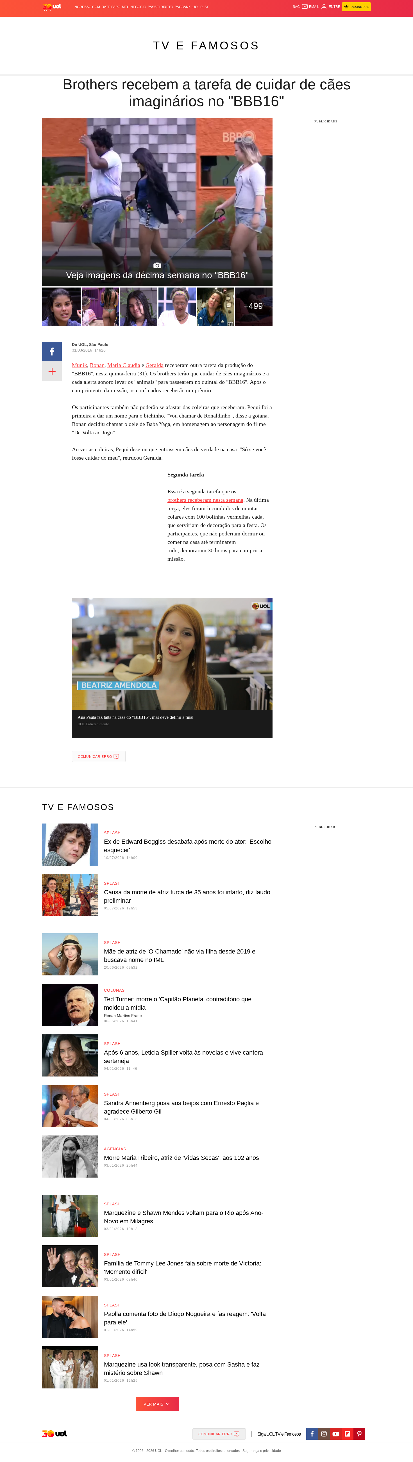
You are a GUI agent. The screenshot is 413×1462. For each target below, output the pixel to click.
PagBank (183, 7)
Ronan (97, 365)
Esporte (194, 22)
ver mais (154, 1404)
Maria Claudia (123, 365)
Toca (339, 22)
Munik (79, 365)
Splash (212, 22)
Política (125, 22)
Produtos (53, 22)
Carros (142, 22)
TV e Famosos (206, 45)
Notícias (106, 22)
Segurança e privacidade (260, 1451)
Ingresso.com (87, 7)
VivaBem (249, 22)
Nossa (307, 22)
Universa (230, 22)
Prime (327, 22)
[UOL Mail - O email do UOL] (310, 6)
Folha (178, 22)
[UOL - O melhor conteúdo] (52, 7)
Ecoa (271, 22)
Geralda (155, 365)
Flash (70, 22)
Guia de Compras (363, 22)
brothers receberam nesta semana (205, 500)
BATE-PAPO (111, 7)
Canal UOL (288, 22)
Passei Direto (160, 7)
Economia (161, 22)
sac (296, 7)
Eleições (87, 22)
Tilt (262, 22)
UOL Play (200, 7)
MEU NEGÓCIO (134, 7)
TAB (317, 22)
